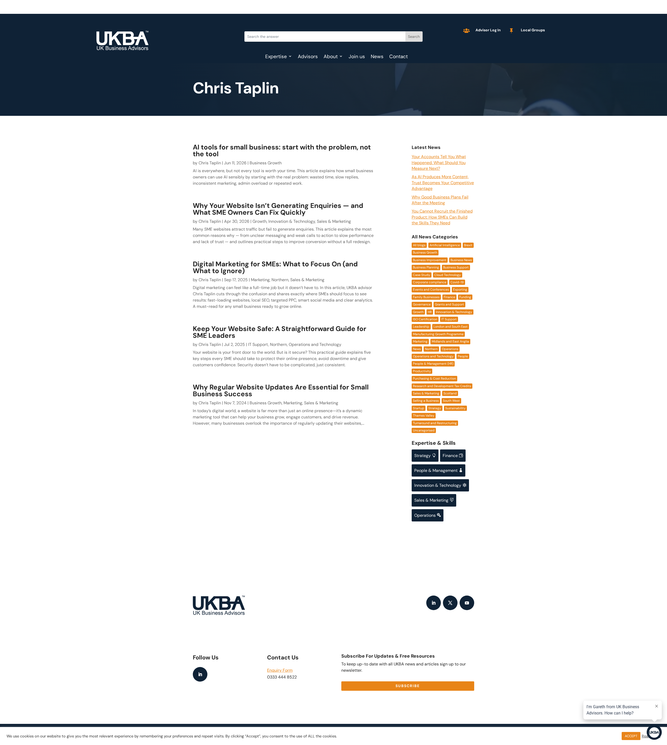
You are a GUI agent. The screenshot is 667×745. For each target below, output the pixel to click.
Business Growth (266, 163)
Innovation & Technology (291, 221)
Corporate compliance (429, 282)
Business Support (456, 267)
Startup (418, 408)
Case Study (421, 275)
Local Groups (533, 30)
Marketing (260, 280)
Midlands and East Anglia (450, 341)
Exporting (460, 289)
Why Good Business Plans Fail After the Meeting (440, 200)
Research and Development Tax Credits (442, 386)
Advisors (308, 57)
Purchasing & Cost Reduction (434, 378)
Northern (279, 280)
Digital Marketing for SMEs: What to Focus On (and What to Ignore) (275, 267)
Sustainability (455, 408)
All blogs (419, 245)
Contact (398, 57)
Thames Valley (423, 415)
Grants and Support (449, 304)
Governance (422, 304)
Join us (357, 57)
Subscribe (408, 685)
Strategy (434, 408)
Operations (450, 349)
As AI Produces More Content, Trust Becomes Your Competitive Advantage (443, 182)
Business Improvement (429, 260)
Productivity (422, 371)
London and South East (451, 327)
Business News (461, 260)
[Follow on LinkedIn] (433, 603)
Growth (259, 221)
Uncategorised (424, 430)
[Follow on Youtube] (467, 603)
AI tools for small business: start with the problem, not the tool (282, 150)
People (463, 356)
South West (451, 401)
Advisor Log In (488, 30)
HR (430, 312)
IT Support (258, 344)
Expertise (276, 57)
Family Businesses (426, 297)
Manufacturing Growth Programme (438, 334)
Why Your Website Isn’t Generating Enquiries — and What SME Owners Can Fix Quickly (278, 209)
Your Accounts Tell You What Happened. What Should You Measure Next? (439, 162)
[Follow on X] (450, 603)
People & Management (438, 470)
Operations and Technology (315, 344)
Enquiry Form (280, 670)
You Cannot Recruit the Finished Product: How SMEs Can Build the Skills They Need (442, 217)
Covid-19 (457, 282)
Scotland (450, 393)
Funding (465, 297)
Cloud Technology (447, 275)
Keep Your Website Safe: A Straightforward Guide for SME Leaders (279, 332)
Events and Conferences (431, 289)
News (377, 57)
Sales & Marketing (334, 221)
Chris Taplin (210, 163)
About (331, 57)
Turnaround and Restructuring (435, 423)
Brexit (468, 245)
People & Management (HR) (433, 364)
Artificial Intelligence (445, 245)
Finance (449, 297)
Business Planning (426, 267)
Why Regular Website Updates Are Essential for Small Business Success (281, 390)
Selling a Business (426, 401)
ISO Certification (425, 319)
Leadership (421, 327)
